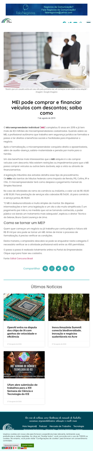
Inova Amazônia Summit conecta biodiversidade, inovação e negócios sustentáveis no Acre (66, 332)
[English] (9, 447)
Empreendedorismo (33, 429)
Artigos (79, 429)
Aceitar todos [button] (27, 445)
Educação (50, 429)
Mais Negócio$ (29, 426)
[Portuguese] (19, 447)
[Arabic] (3, 447)
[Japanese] (16, 447)
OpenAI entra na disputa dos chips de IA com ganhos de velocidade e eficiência (22, 332)
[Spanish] (25, 447)
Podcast (43, 426)
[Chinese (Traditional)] (6, 447)
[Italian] (12, 447)
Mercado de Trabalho (60, 426)
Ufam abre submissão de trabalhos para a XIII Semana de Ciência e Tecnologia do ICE (22, 389)
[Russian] (22, 447)
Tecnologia (78, 426)
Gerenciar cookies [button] (11, 445)
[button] (45, 268)
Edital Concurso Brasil (21, 258)
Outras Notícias (65, 429)
